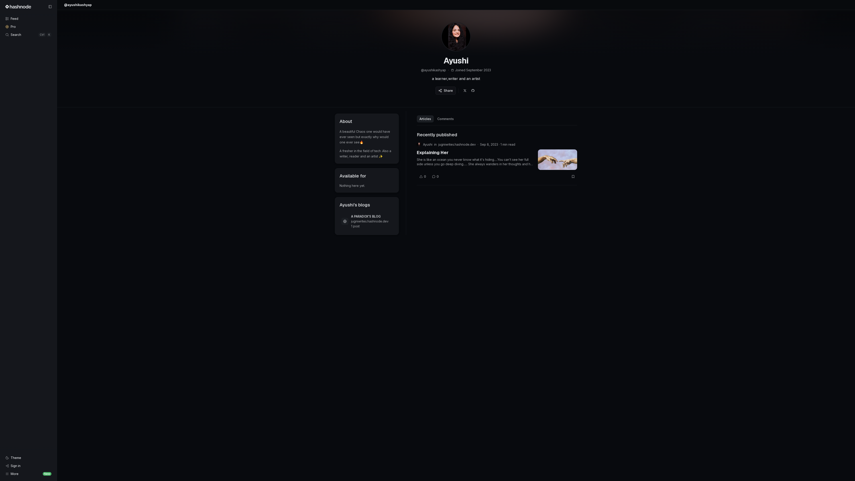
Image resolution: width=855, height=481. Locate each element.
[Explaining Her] (557, 159)
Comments (445, 119)
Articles (425, 119)
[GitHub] (472, 90)
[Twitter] (464, 90)
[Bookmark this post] (573, 177)
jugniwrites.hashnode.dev (457, 144)
